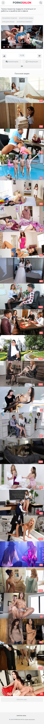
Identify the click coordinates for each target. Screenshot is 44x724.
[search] (41, 3)
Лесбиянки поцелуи (9, 18)
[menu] (3, 3)
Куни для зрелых (8, 22)
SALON (22, 3)
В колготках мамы (26, 18)
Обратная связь (21, 715)
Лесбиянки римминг (24, 22)
